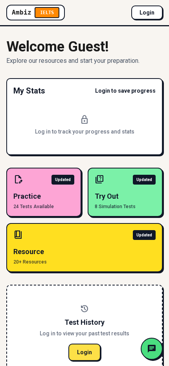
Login (147, 12)
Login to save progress (125, 91)
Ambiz (33, 12)
